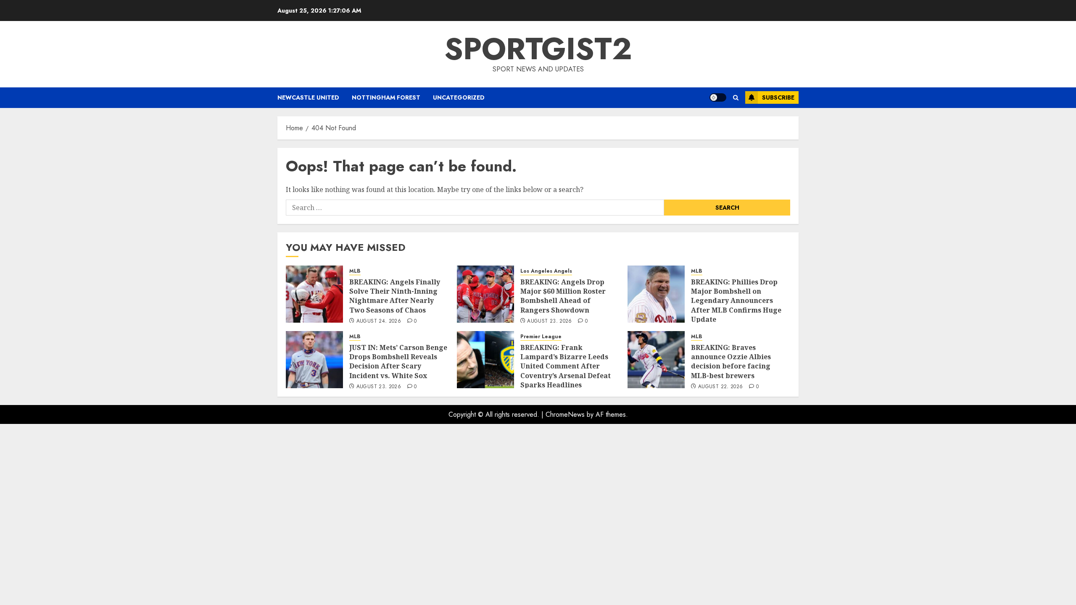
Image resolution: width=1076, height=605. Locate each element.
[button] (736, 97)
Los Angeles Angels (546, 271)
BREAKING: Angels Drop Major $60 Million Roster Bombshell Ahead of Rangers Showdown (563, 296)
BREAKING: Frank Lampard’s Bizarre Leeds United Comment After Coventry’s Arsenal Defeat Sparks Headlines (565, 366)
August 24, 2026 (378, 321)
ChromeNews (565, 414)
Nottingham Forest (386, 97)
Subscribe (778, 97)
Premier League (541, 336)
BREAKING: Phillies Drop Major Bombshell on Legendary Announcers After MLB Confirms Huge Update (736, 300)
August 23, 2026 (549, 321)
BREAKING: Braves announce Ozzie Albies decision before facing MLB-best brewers (731, 361)
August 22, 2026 (720, 387)
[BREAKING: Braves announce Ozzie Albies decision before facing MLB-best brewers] (656, 359)
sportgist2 (538, 49)
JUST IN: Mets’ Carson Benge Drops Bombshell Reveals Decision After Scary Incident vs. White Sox (398, 361)
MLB (355, 271)
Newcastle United (308, 97)
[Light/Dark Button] (717, 97)
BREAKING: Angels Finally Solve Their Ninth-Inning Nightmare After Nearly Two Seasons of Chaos (394, 296)
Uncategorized (459, 97)
